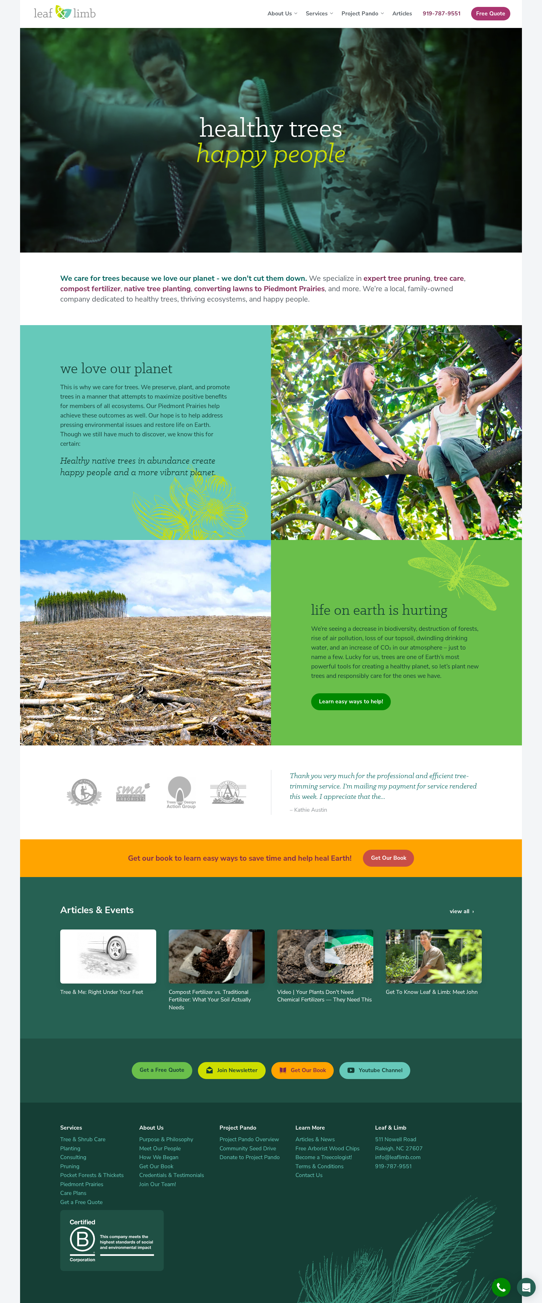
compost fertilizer (90, 289)
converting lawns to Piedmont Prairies (259, 289)
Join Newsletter (237, 1070)
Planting (70, 1148)
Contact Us (308, 1175)
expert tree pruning (397, 278)
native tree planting (157, 289)
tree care (449, 278)
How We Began (158, 1157)
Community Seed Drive (248, 1148)
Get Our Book (388, 858)
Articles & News (315, 1139)
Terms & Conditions (319, 1166)
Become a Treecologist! (323, 1157)
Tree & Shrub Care (82, 1139)
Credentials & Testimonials (171, 1175)
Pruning (69, 1166)
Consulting (73, 1157)
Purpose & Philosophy (166, 1139)
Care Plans (73, 1193)
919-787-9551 (393, 1166)
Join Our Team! (157, 1184)
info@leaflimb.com (398, 1157)
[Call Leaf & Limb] (501, 1287)
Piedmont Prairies (81, 1184)
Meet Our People (160, 1148)
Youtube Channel (379, 1070)
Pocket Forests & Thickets (92, 1175)
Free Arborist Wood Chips (327, 1148)
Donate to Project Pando (250, 1157)
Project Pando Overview (249, 1139)
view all (459, 911)
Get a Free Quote (162, 1070)
